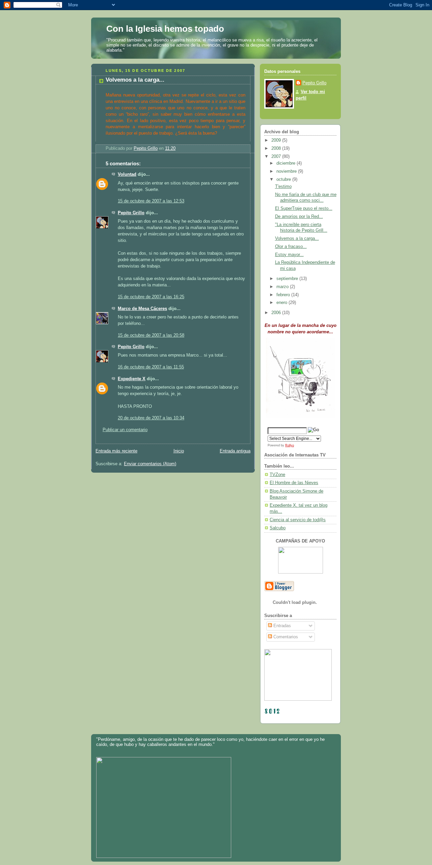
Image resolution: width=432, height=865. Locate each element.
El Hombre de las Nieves (294, 482)
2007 (276, 156)
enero (282, 302)
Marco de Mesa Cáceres (142, 308)
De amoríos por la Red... (299, 216)
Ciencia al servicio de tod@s (298, 520)
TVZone (277, 474)
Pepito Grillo (131, 213)
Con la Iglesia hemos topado (165, 29)
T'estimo (283, 186)
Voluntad (127, 174)
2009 (276, 140)
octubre (284, 179)
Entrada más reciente (116, 451)
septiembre (287, 278)
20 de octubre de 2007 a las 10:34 (151, 418)
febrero (283, 294)
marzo (283, 286)
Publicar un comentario (125, 429)
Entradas (281, 625)
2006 (276, 312)
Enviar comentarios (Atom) (150, 464)
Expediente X (131, 378)
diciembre (286, 163)
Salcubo (278, 528)
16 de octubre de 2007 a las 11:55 (151, 367)
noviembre (287, 171)
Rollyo (289, 445)
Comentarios (285, 637)
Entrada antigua (235, 451)
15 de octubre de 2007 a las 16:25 (151, 297)
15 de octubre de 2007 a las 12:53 (151, 201)
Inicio (178, 451)
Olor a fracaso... (291, 246)
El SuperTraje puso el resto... (303, 208)
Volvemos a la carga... (297, 238)
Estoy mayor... (289, 254)
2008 (276, 148)
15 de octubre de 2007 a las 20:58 (151, 335)
